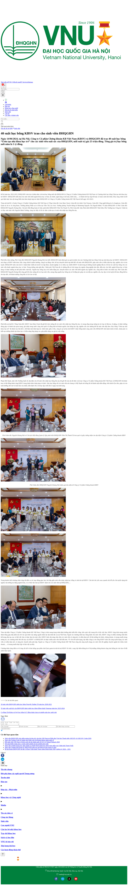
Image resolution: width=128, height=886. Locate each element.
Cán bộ (7, 113)
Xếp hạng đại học (8, 846)
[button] (64, 755)
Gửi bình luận (6, 728)
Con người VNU (7, 825)
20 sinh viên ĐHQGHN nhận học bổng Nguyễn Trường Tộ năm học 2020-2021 (26, 704)
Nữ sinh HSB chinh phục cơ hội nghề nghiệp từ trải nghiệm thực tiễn (26, 744)
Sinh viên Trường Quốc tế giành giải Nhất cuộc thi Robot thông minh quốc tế (29, 740)
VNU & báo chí (7, 842)
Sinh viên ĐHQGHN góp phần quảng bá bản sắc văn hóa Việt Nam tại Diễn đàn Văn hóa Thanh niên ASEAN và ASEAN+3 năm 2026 (48, 738)
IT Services (24, 82)
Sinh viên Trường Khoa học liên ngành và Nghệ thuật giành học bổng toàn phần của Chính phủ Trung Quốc (39, 745)
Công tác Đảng (7, 817)
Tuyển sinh (5, 778)
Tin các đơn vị (7, 813)
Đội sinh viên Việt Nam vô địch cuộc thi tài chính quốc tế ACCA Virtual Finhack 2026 (32, 742)
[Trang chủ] (61, 80)
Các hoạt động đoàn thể (11, 850)
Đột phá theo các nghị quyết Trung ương (17, 773)
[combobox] (3, 85)
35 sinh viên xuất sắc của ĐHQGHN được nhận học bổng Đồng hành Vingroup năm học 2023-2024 (33, 708)
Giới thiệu (8, 104)
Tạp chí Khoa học (8, 833)
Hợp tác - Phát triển (9, 790)
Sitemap (30, 82)
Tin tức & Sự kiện (6, 128)
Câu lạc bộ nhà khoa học (11, 829)
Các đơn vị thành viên (12, 115)
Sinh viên (8, 112)
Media (3, 805)
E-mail (18, 82)
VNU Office (12, 82)
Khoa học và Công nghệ (11, 797)
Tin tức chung (6, 769)
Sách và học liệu (7, 837)
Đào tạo (7, 106)
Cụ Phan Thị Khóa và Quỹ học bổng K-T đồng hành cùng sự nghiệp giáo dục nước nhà (29, 712)
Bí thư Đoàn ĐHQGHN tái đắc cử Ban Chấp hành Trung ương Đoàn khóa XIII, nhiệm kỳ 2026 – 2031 (38, 749)
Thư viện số (4, 82)
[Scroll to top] (3, 854)
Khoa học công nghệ (11, 108)
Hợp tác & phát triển (11, 110)
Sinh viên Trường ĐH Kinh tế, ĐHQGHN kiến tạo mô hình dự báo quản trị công (30, 747)
